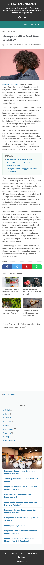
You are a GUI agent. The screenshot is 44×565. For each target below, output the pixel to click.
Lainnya (8, 433)
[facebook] (7, 266)
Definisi (8, 422)
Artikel (7, 410)
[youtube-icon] (24, 17)
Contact (22, 553)
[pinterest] (27, 266)
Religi (7, 437)
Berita (7, 414)
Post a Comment (35, 45)
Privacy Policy (32, 553)
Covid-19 (8, 418)
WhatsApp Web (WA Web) (14, 526)
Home (7, 553)
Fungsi (7, 425)
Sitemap (14, 553)
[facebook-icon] (19, 17)
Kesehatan (9, 429)
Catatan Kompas (22, 4)
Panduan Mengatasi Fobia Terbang (19, 159)
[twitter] (17, 266)
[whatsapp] (37, 266)
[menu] (5, 24)
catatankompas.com (10, 84)
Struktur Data (10, 440)
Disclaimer (22, 557)
